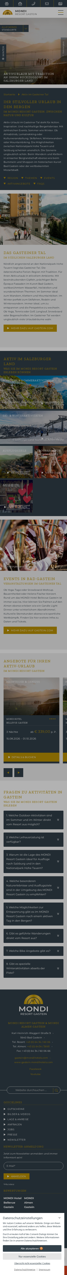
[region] (32, 1232)
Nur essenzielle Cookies (32, 1256)
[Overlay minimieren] (59, 1218)
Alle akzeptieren (30, 1248)
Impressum (44, 1269)
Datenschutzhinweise (24, 1269)
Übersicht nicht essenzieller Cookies (32, 1263)
